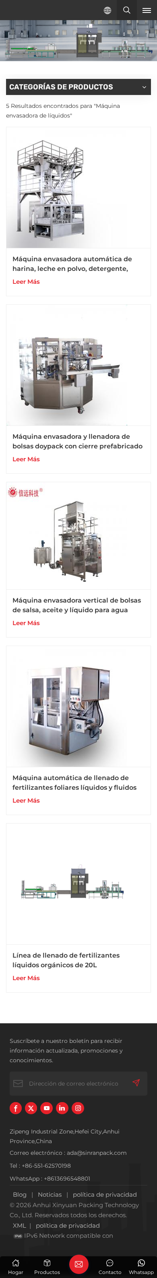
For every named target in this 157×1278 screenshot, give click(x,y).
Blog (20, 1194)
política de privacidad (105, 1194)
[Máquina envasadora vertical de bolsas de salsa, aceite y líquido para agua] (78, 536)
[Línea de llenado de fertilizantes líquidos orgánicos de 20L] (78, 884)
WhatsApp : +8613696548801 (50, 1178)
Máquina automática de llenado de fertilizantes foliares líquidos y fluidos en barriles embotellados (74, 783)
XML (19, 1225)
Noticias (50, 1194)
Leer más (26, 281)
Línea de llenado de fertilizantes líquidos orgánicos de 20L (66, 960)
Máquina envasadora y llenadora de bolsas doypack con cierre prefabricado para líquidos (77, 442)
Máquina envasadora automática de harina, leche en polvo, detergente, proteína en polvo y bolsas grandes (72, 264)
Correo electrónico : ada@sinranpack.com (68, 1152)
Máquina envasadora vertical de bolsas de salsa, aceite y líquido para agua (76, 605)
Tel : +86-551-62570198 (40, 1165)
